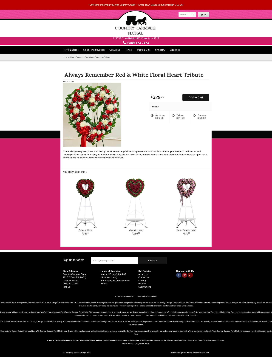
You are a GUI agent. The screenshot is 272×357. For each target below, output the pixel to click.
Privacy (142, 283)
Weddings (175, 50)
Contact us (143, 277)
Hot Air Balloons (71, 50)
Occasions (114, 50)
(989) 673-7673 (137, 42)
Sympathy (160, 50)
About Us (142, 274)
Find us (66, 287)
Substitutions (144, 287)
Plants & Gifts (143, 50)
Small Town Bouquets (94, 50)
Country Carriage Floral (136, 23)
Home (65, 57)
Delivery (142, 280)
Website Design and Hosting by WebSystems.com (190, 353)
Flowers (128, 50)
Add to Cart (196, 97)
